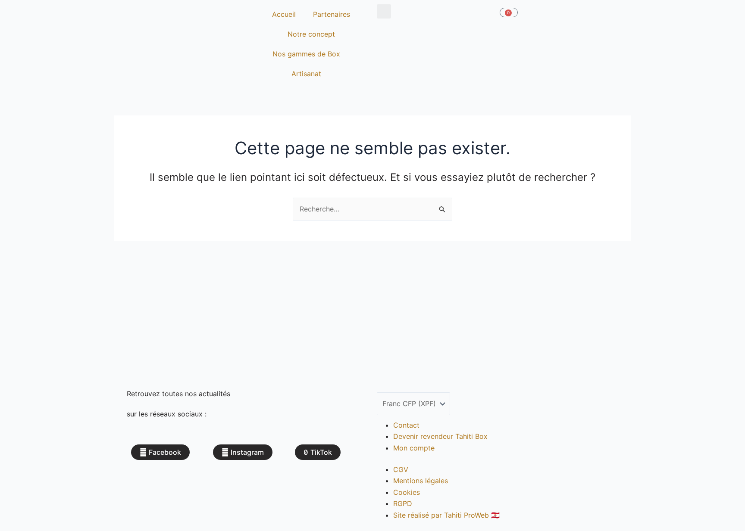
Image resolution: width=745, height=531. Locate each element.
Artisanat (306, 73)
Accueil (284, 14)
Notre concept (311, 34)
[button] (384, 11)
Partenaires (331, 14)
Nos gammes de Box (306, 54)
